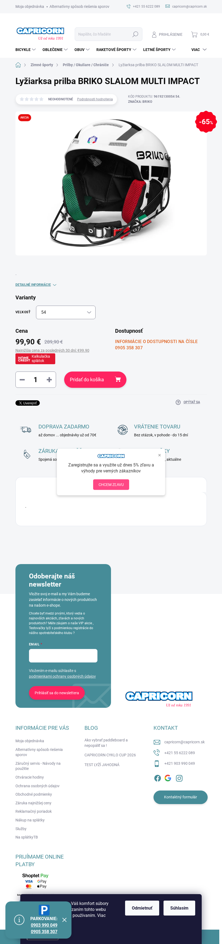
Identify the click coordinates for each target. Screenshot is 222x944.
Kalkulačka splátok (41, 358)
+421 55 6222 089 (179, 753)
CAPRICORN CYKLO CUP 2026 (110, 755)
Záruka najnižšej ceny (33, 803)
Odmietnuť (142, 908)
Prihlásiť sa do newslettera (57, 693)
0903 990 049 (44, 925)
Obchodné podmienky (33, 794)
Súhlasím (179, 908)
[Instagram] (179, 777)
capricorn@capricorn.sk (184, 742)
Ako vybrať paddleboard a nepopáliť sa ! (106, 743)
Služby (21, 829)
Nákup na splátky (30, 820)
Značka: (140, 102)
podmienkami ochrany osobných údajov (62, 676)
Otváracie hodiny (29, 777)
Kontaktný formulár (180, 797)
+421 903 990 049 (179, 763)
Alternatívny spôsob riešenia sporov (79, 6)
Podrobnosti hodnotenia (95, 99)
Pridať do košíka (87, 379)
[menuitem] (26, 49)
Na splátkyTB (26, 837)
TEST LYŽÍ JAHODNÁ (101, 765)
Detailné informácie (33, 285)
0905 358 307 (44, 931)
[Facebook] (158, 777)
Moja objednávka (29, 6)
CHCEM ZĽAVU (111, 484)
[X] (168, 777)
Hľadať (135, 34)
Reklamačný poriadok (33, 811)
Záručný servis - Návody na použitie (38, 766)
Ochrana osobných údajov (37, 786)
